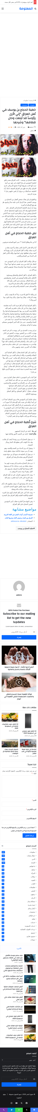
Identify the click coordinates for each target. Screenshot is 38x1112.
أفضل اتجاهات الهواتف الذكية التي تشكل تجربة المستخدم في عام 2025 (13, 989)
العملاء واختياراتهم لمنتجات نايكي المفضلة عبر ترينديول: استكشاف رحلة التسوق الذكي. (13, 968)
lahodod (23, 521)
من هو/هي (32, 915)
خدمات (33, 922)
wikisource (15, 521)
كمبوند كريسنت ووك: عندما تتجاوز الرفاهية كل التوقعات (10, 751)
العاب (33, 884)
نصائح (33, 870)
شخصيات (24, 105)
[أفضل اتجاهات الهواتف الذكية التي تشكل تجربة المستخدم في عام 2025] (30, 990)
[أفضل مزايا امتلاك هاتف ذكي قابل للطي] (30, 1000)
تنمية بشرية (31, 905)
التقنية (33, 880)
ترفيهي (33, 894)
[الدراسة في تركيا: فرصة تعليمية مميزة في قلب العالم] (28, 743)
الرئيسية (32, 100)
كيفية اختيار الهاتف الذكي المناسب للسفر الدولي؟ (14, 1026)
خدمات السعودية (30, 926)
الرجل (33, 898)
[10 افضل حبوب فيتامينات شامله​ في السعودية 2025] (10, 717)
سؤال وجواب (31, 855)
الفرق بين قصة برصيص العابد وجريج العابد (19, 518)
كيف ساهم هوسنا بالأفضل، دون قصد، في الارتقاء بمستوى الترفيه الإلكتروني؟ (13, 957)
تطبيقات (32, 887)
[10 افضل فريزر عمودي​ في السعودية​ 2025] (28, 721)
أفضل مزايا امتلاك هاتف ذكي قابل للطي (13, 998)
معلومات (25, 100)
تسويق (33, 933)
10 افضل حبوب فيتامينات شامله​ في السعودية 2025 (10, 726)
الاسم (34, 800)
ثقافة (33, 919)
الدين (33, 859)
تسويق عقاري (31, 936)
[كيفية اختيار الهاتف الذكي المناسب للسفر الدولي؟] (30, 1029)
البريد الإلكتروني (31, 809)
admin (19, 595)
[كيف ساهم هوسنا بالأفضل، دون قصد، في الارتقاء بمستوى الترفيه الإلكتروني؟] (30, 958)
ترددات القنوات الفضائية (27, 929)
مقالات (33, 877)
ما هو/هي (32, 866)
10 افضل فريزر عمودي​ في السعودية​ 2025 (29, 732)
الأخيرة (19, 948)
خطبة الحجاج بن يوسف (26, 528)
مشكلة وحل (31, 901)
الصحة (33, 863)
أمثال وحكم (31, 908)
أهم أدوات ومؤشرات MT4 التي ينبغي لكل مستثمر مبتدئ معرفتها (13, 978)
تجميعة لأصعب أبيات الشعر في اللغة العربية (18, 515)
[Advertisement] (19, 34)
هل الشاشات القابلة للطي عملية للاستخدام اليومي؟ (14, 1007)
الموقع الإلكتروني (31, 818)
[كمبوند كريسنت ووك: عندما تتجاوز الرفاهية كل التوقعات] (10, 743)
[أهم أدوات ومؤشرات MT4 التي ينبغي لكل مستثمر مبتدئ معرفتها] (30, 979)
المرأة (33, 873)
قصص (33, 891)
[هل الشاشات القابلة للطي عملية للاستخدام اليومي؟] (30, 1010)
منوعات (32, 940)
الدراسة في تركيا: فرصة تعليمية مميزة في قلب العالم (28, 751)
